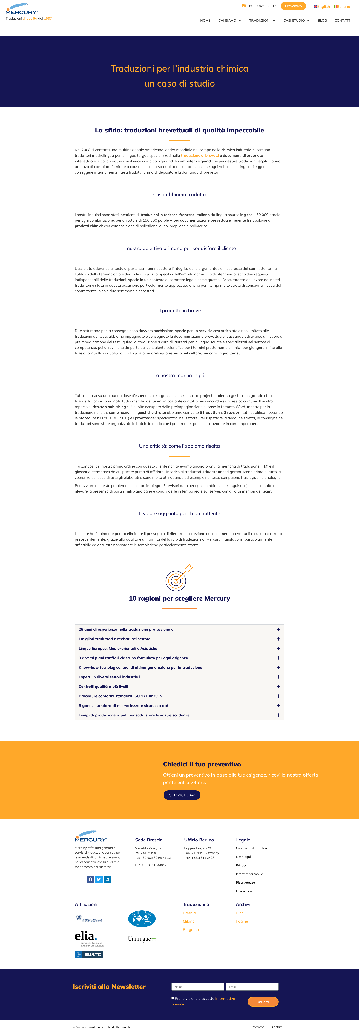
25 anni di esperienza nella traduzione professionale (126, 629)
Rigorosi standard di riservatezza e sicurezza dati (124, 705)
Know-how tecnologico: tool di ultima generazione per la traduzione (140, 667)
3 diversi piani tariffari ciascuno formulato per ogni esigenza (133, 657)
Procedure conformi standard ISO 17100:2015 (120, 696)
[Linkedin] (107, 879)
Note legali (243, 857)
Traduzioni (259, 20)
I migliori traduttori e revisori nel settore (114, 638)
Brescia (189, 913)
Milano (188, 921)
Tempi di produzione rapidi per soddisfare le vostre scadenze (134, 715)
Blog (322, 20)
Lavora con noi (246, 891)
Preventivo (258, 1027)
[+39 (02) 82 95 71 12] (244, 5)
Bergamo (191, 929)
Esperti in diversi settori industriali (109, 677)
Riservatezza (245, 882)
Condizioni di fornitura (252, 848)
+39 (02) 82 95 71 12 (261, 6)
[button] (179, 629)
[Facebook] (90, 879)
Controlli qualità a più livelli (103, 686)
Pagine (242, 921)
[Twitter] (99, 879)
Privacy (241, 865)
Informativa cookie (249, 874)
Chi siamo (227, 20)
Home (205, 20)
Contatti (343, 20)
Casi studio (294, 20)
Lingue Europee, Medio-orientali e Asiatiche (118, 648)
